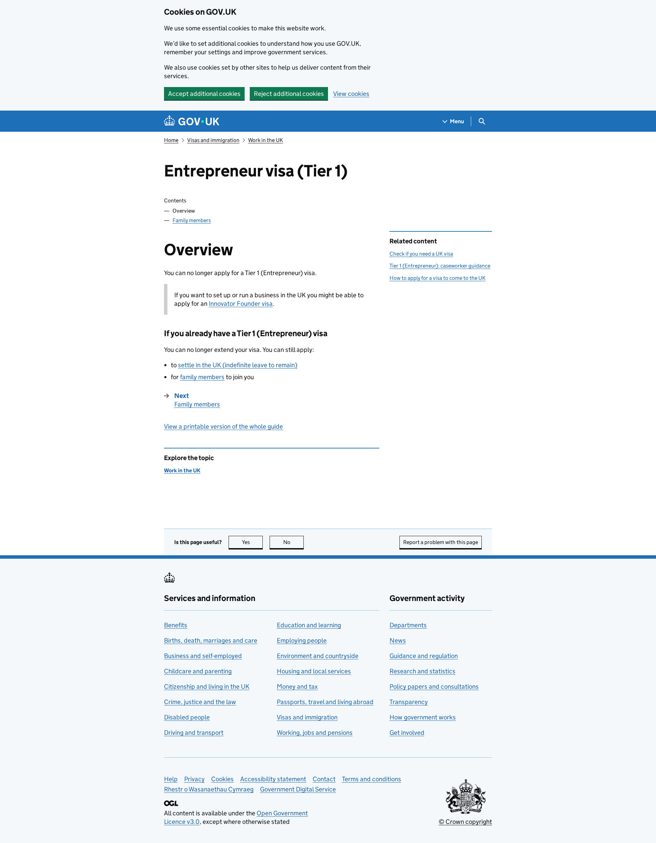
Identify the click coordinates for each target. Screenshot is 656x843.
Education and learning (309, 625)
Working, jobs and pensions (315, 733)
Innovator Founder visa (241, 304)
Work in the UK (265, 140)
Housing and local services (314, 671)
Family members (192, 220)
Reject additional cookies (289, 94)
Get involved (407, 733)
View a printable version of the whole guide (223, 426)
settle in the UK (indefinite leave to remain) (237, 365)
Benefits (175, 625)
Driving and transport (193, 733)
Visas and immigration (213, 140)
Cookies (222, 779)
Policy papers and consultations (434, 686)
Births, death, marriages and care (210, 640)
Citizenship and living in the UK (206, 686)
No (293, 542)
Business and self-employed (203, 656)
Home (171, 140)
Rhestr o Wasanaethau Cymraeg (209, 789)
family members (202, 377)
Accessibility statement (273, 779)
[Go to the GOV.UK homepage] (191, 121)
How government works (423, 717)
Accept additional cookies (204, 94)
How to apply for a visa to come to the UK (438, 278)
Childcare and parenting (198, 671)
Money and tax (297, 686)
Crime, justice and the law (200, 702)
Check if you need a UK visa (421, 254)
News (398, 640)
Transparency (409, 702)
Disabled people (187, 717)
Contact (324, 779)
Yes (252, 542)
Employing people (302, 640)
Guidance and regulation (424, 656)
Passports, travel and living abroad (325, 702)
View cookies (351, 93)
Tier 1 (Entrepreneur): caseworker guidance (440, 265)
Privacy (194, 779)
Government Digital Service (298, 789)
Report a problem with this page (440, 542)
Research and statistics (422, 671)
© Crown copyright (465, 822)
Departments (408, 625)
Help (171, 779)
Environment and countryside (317, 656)
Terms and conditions (371, 779)
